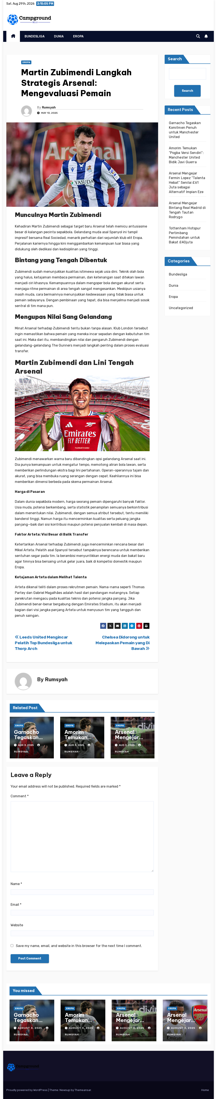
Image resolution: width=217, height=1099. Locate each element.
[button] (198, 36)
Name (16, 884)
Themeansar (83, 1090)
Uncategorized (181, 308)
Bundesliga (35, 36)
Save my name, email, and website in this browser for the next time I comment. (79, 946)
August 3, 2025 (30, 1027)
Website (17, 925)
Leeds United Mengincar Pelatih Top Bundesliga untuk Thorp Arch (43, 643)
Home (205, 1090)
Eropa (78, 36)
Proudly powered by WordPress (27, 1090)
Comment (20, 796)
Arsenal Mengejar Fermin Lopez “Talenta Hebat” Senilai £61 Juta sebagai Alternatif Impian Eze (187, 182)
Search (175, 59)
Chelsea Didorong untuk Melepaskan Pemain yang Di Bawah (122, 643)
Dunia (59, 36)
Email (16, 905)
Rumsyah (49, 107)
